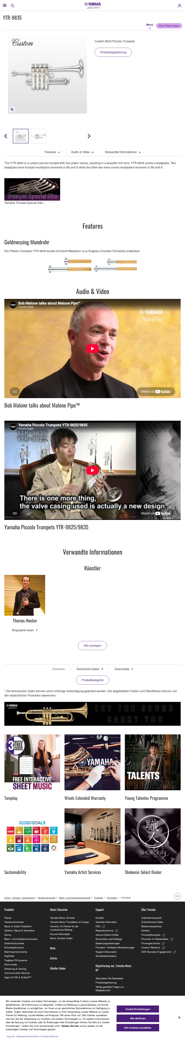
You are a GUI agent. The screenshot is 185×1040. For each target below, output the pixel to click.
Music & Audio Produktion (18, 926)
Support (100, 909)
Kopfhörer (9, 956)
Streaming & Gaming (15, 968)
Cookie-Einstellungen (138, 1009)
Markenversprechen (151, 926)
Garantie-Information (106, 922)
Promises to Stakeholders (154, 939)
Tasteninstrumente (14, 922)
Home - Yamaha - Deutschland (19, 897)
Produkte (98, 897)
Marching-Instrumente (15, 951)
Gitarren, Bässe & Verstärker (19, 930)
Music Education (59, 909)
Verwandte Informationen (121, 152)
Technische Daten (87, 669)
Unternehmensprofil (151, 917)
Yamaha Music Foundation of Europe (69, 922)
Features (50, 152)
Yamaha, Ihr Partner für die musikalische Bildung (64, 928)
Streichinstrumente (14, 943)
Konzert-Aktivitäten (60, 934)
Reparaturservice (104, 930)
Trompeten (112, 897)
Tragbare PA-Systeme (15, 960)
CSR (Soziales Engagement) (156, 951)
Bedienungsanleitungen (108, 943)
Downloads (122, 669)
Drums (7, 934)
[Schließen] (179, 1017)
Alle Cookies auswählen (137, 1027)
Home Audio (10, 964)
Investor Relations (150, 947)
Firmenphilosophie (150, 934)
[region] (92, 1018)
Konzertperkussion (14, 947)
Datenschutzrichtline (27, 1036)
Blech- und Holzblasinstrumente (75, 897)
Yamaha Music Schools (62, 917)
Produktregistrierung (106, 982)
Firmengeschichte (150, 943)
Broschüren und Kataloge (109, 939)
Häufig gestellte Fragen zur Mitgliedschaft (110, 988)
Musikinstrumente (46, 897)
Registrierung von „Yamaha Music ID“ (114, 968)
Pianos (8, 917)
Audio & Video (80, 152)
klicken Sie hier (70, 1026)
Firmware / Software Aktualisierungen (115, 947)
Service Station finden (107, 934)
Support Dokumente (106, 951)
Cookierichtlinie (49, 1036)
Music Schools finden (61, 938)
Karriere (145, 930)
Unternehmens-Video (152, 922)
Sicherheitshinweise (106, 956)
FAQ (98, 926)
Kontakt (100, 917)
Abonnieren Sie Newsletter (109, 978)
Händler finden (58, 968)
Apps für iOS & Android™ (17, 977)
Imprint (11, 1036)
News (52, 948)
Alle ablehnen (138, 1018)
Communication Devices (17, 973)
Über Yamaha (148, 909)
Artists (53, 958)
